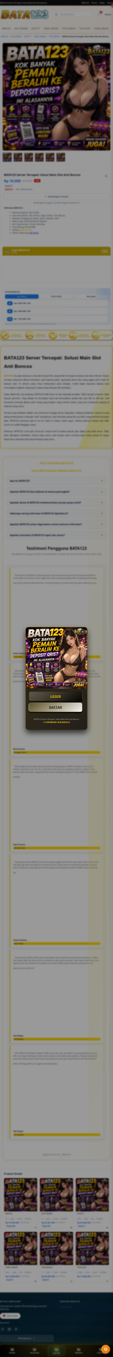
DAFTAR (55, 707)
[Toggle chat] (105, 1349)
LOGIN (55, 696)
